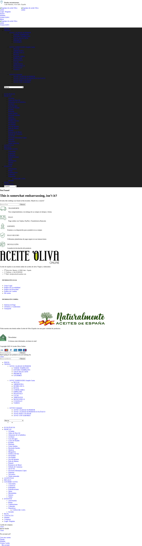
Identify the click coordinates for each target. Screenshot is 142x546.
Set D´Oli (11, 136)
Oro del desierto (13, 126)
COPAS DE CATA (18, 179)
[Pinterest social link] (9, 332)
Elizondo (11, 111)
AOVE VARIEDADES (22, 47)
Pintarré (10, 130)
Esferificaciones (13, 157)
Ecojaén (11, 109)
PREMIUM (17, 40)
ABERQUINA (19, 51)
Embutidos (11, 155)
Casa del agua (12, 106)
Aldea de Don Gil (14, 100)
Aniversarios (12, 169)
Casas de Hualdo (13, 108)
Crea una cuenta (5, 537)
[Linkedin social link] (12, 332)
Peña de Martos (13, 128)
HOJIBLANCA (19, 53)
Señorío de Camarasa (15, 134)
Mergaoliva (12, 119)
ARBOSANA (18, 64)
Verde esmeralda (13, 143)
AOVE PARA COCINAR (22, 80)
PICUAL (17, 49)
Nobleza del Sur (13, 121)
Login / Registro (9, 521)
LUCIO (16, 62)
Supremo (11, 139)
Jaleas (10, 159)
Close (2, 357)
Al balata (11, 98)
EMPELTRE (18, 58)
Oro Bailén (12, 124)
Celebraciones (13, 172)
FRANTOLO (18, 60)
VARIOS (17, 69)
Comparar (7, 519)
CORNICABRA (19, 56)
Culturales (11, 174)
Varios (10, 164)
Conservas (11, 153)
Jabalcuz (11, 117)
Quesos (10, 162)
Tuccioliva (11, 141)
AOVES (15, 74)
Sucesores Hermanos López (17, 138)
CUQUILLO (18, 68)
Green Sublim (12, 113)
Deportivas (11, 176)
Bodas (10, 171)
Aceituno (11, 104)
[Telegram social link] (16, 332)
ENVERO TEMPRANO (22, 36)
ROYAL (16, 54)
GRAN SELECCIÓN (21, 38)
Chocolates (12, 151)
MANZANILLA (19, 66)
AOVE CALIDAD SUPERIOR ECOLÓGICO (29, 78)
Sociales (11, 180)
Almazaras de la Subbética (17, 102)
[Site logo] (10, 10)
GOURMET (18, 42)
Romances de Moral (15, 132)
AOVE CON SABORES (22, 82)
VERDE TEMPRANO (21, 34)
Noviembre (12, 123)
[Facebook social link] (1, 332)
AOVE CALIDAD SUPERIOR (20, 33)
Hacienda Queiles (14, 115)
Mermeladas (12, 161)
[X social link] (5, 332)
